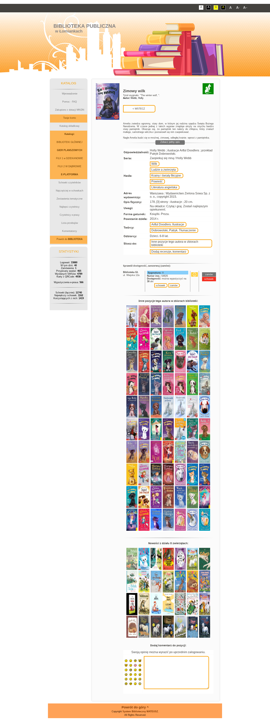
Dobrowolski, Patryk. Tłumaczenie (173, 230)
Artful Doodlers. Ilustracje (167, 224)
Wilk (154, 163)
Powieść (157, 181)
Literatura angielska (164, 187)
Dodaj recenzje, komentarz (168, 251)
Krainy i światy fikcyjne (166, 175)
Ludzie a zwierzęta (163, 169)
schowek (160, 285)
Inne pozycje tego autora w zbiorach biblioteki (174, 243)
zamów (173, 285)
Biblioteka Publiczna (84, 26)
